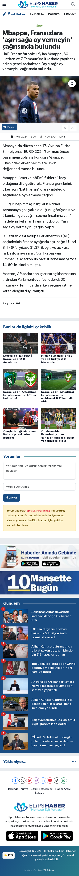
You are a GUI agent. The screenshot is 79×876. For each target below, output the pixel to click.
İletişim (39, 793)
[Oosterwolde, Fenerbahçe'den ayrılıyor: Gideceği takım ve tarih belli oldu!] (58, 418)
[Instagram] (36, 780)
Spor (39, 25)
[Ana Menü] (4, 4)
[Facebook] (15, 780)
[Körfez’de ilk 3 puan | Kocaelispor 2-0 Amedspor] (20, 343)
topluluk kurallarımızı (38, 510)
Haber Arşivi (63, 789)
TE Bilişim (48, 870)
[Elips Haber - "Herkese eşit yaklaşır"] (38, 4)
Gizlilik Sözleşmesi (41, 789)
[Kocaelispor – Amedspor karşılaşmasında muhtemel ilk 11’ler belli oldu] (58, 379)
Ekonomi (70, 14)
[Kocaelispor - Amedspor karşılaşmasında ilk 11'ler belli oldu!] (20, 379)
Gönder (11, 497)
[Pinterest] (29, 780)
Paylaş (11, 127)
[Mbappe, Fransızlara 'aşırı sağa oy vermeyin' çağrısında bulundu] (39, 99)
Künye (24, 789)
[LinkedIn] (43, 780)
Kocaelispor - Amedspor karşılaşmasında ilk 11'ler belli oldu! (19, 395)
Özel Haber (16, 14)
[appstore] (22, 836)
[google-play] (57, 836)
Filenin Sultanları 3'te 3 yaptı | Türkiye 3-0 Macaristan (56, 359)
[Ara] (73, 4)
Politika (53, 14)
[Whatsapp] (64, 780)
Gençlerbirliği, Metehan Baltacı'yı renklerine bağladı (19, 434)
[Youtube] (50, 780)
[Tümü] (74, 761)
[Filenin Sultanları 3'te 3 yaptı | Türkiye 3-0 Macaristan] (58, 343)
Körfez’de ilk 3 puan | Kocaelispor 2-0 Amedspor (17, 359)
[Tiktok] (57, 780)
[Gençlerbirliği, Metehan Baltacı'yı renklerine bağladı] (20, 418)
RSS (10, 855)
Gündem (37, 14)
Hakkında (12, 789)
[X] (22, 780)
